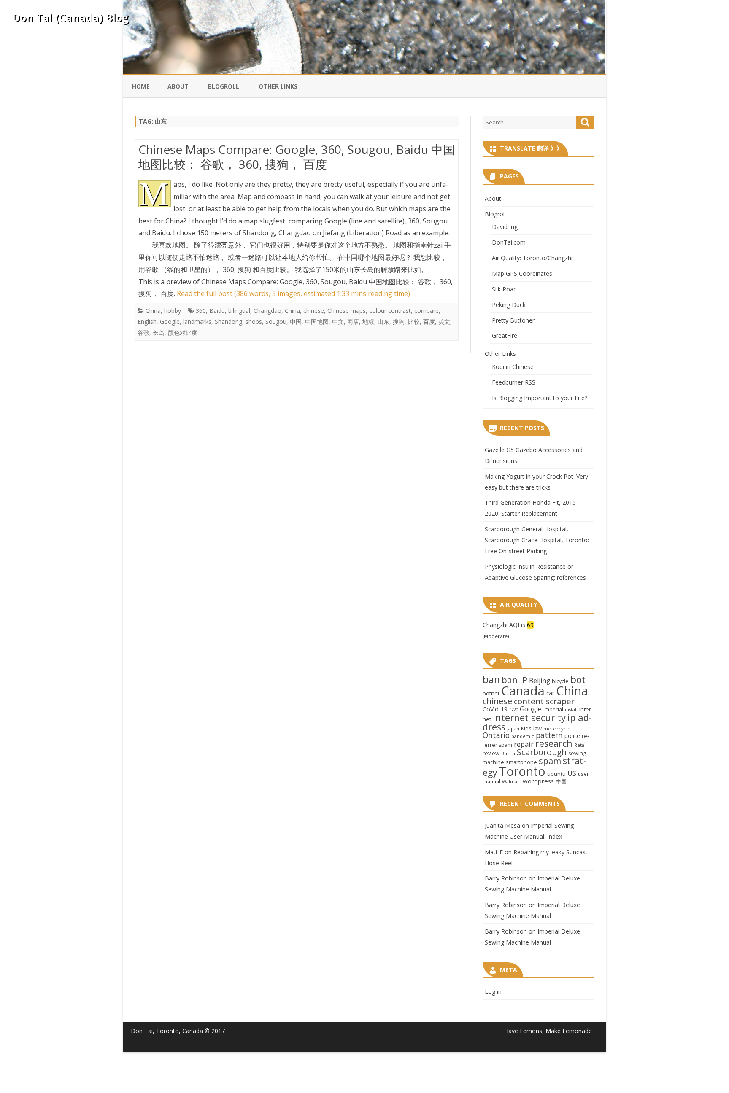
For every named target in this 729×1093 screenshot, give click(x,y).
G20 (513, 709)
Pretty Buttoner (513, 320)
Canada (523, 690)
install (571, 710)
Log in (493, 992)
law (537, 728)
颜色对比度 (182, 332)
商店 (353, 322)
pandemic (522, 736)
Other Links (278, 86)
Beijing (539, 680)
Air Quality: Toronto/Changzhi (532, 258)
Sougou (275, 322)
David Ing (505, 227)
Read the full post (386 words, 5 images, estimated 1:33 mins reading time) (293, 293)
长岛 (159, 332)
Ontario (496, 735)
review (491, 753)
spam (550, 761)
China (153, 311)
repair (524, 744)
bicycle (560, 681)
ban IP (514, 680)
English (147, 322)
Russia (508, 753)
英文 (444, 322)
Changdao (267, 311)
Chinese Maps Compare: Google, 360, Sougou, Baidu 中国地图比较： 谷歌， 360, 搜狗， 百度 (296, 156)
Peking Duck (509, 305)
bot (578, 679)
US (571, 773)
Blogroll (223, 86)
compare (426, 311)
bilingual (239, 311)
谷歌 (143, 332)
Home (141, 86)
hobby (172, 311)
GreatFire (504, 335)
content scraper (544, 701)
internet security (529, 717)
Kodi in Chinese (513, 367)
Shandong (228, 322)
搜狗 (399, 322)
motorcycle (556, 728)
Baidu (217, 311)
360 (201, 311)
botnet (491, 693)
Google (170, 322)
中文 (338, 322)
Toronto (522, 771)
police (572, 736)
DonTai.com (509, 242)
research (553, 743)
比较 (414, 322)
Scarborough (542, 752)
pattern (549, 735)
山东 (383, 322)
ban (491, 679)
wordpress (538, 781)
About (178, 86)
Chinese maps (346, 311)
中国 (296, 322)
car (550, 693)
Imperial (553, 709)
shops (254, 322)
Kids (526, 728)
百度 (429, 322)
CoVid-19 (495, 709)
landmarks (197, 322)
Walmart (511, 782)
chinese (313, 311)
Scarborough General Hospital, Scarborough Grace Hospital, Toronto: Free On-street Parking (537, 540)
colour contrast (390, 311)
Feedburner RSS (513, 382)
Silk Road (504, 289)
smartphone (521, 762)
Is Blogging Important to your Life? (539, 398)
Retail (580, 745)
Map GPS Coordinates (522, 273)
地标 (368, 322)
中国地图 (317, 322)
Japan (513, 728)
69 (530, 625)
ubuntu (556, 774)
